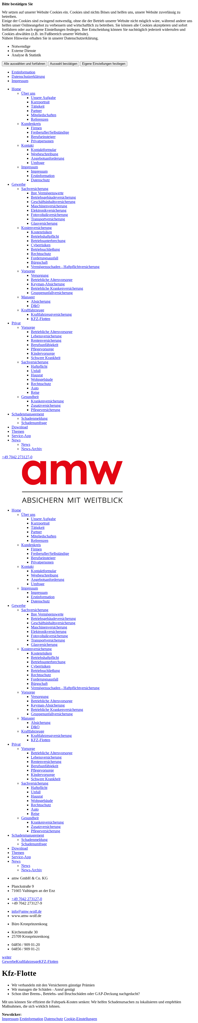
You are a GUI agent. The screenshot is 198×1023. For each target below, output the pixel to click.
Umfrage (37, 163)
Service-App (21, 436)
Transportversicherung (48, 219)
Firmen (36, 128)
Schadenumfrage (34, 423)
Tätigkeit (37, 106)
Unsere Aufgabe (43, 98)
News (16, 440)
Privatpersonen (42, 141)
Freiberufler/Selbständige (50, 132)
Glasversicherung (44, 223)
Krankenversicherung (47, 401)
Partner (36, 111)
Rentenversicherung (46, 340)
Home (16, 89)
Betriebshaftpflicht (45, 236)
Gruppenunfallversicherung (52, 293)
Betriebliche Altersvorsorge (51, 280)
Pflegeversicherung (45, 410)
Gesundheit (30, 397)
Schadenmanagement (28, 414)
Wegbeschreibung (44, 154)
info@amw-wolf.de (27, 911)
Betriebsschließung (45, 249)
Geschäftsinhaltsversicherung (53, 202)
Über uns (28, 93)
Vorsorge (28, 271)
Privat (16, 323)
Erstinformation (23, 72)
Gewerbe (19, 184)
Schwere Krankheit (45, 358)
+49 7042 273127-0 (27, 899)
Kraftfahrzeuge (32, 310)
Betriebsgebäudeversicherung (53, 197)
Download (20, 427)
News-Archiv (31, 449)
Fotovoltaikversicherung (49, 215)
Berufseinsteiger (43, 137)
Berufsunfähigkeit (44, 345)
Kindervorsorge (43, 353)
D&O (35, 306)
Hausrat (37, 375)
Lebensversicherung (46, 336)
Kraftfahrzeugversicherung (51, 314)
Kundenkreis (31, 124)
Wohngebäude (42, 379)
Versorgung (40, 275)
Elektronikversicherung (48, 210)
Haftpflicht (39, 366)
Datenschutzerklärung (28, 76)
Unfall (36, 371)
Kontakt (27, 145)
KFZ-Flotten (40, 319)
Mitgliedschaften (43, 115)
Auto (35, 388)
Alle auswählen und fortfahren (24, 64)
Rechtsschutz (41, 254)
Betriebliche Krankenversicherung (57, 288)
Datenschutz (40, 180)
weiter (6, 957)
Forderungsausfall (44, 258)
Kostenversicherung (36, 228)
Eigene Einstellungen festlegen (103, 64)
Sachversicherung (34, 189)
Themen (18, 431)
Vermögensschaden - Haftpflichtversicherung (65, 267)
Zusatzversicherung (46, 405)
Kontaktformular (43, 150)
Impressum (20, 81)
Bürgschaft (39, 262)
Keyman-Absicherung (48, 284)
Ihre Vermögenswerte (47, 193)
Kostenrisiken (41, 232)
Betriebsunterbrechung (48, 241)
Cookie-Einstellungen (80, 1019)
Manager (28, 297)
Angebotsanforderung (47, 158)
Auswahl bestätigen (63, 64)
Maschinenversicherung (49, 206)
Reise (35, 392)
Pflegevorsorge (42, 349)
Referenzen (39, 119)
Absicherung (40, 301)
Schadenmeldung (34, 418)
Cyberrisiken (40, 245)
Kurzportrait (40, 102)
